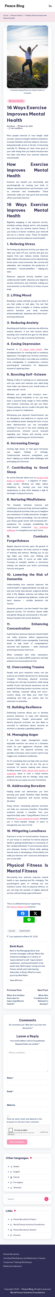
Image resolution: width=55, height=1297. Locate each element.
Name (10, 1078)
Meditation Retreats (12, 1266)
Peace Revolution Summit (24, 1229)
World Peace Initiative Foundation (29, 1224)
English (16, 1171)
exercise (12, 931)
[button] (16, 980)
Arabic (16, 1166)
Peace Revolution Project (24, 1219)
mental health (24, 931)
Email (10, 1091)
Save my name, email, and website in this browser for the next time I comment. (24, 1120)
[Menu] (50, 6)
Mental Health (16, 101)
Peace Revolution (11, 1254)
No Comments (17, 128)
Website (11, 1105)
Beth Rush (16, 946)
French (16, 1177)
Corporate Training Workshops (17, 1262)
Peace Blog (14, 6)
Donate (16, 1235)
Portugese (18, 1182)
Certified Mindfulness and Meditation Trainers (24, 1258)
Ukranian (17, 1187)
